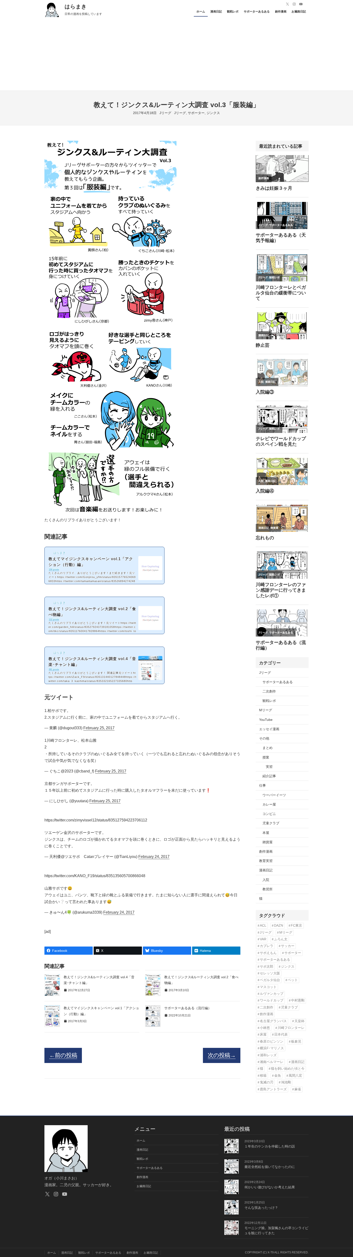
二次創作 (269, 691)
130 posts (54, 569)
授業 (265, 757)
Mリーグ (265, 710)
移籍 (263, 1075)
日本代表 (281, 1034)
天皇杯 (299, 1021)
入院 (265, 880)
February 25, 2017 (99, 728)
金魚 (277, 1075)
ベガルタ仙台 (270, 980)
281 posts (54, 669)
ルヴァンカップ (271, 994)
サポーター (196, 113)
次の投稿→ (222, 1055)
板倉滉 (296, 1041)
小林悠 (265, 1028)
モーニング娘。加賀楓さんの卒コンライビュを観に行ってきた (276, 1230)
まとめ (267, 748)
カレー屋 (269, 804)
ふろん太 (280, 939)
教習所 (267, 889)
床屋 (263, 1034)
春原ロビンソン (271, 1041)
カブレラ (266, 946)
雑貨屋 (267, 842)
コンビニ (269, 814)
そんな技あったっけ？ (261, 1207)
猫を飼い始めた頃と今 (287, 1068)
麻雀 (297, 1089)
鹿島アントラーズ (273, 1089)
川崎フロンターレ (291, 1028)
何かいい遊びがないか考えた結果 (269, 1187)
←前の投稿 (63, 1055)
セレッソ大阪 (270, 973)
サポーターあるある (277, 682)
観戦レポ (269, 701)
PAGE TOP (341, 1215)
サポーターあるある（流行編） (187, 1008)
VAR (263, 939)
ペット (293, 980)
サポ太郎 (266, 966)
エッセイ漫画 (269, 729)
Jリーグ (165, 113)
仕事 (262, 785)
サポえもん (268, 953)
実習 (269, 767)
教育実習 (266, 861)
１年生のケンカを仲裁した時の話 (269, 1146)
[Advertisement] (176, 54)
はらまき (76, 7)
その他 (264, 738)
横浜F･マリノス (272, 1048)
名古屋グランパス (273, 1021)
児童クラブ (270, 823)
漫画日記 (266, 870)
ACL (263, 925)
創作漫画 (266, 851)
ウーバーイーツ (274, 795)
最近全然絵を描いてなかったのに (269, 1167)
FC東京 (296, 925)
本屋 (265, 833)
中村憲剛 (297, 1000)
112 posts (54, 619)
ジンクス (213, 113)
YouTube (266, 720)
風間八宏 (295, 1075)
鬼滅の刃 (266, 1082)
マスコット (268, 987)
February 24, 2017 (154, 857)
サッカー (287, 946)
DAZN (278, 925)
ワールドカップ (271, 1000)
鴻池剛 (286, 1082)
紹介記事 (269, 776)
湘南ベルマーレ (271, 1062)
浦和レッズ (268, 1055)
